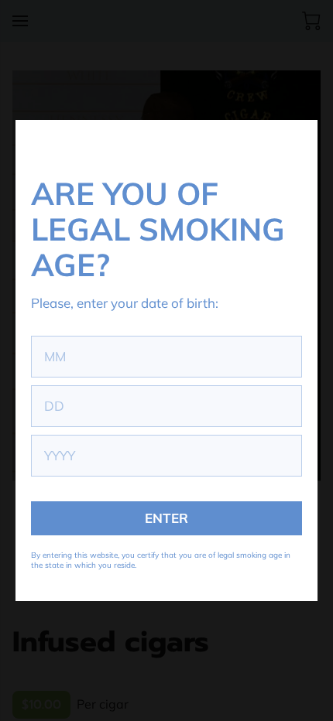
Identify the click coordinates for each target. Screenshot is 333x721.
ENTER (166, 518)
